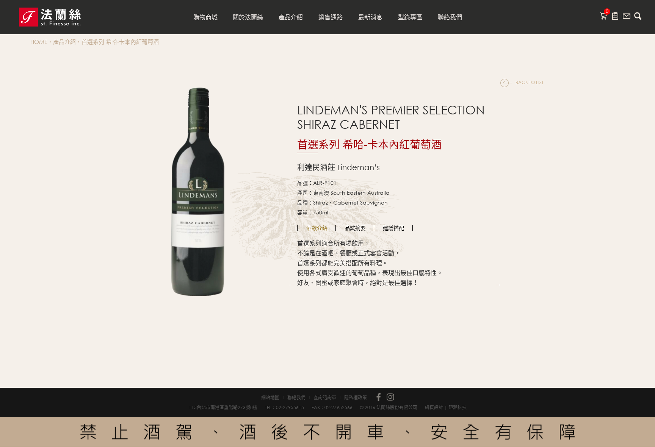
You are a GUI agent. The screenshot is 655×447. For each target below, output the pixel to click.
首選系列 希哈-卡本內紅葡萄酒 (120, 41)
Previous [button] (291, 284)
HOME (38, 41)
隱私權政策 (355, 397)
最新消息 (370, 17)
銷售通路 (330, 17)
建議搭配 (393, 228)
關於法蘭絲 (248, 17)
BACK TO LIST (530, 82)
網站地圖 (270, 397)
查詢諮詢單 (324, 397)
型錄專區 (410, 17)
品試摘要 (355, 228)
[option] (316, 228)
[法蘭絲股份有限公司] (50, 17)
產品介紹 (291, 17)
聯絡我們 (450, 17)
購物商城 (205, 17)
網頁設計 (434, 407)
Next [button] (498, 284)
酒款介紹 (317, 228)
